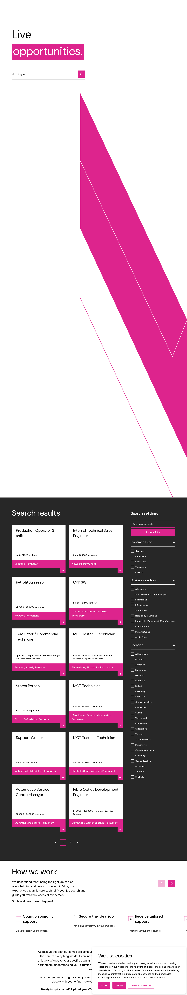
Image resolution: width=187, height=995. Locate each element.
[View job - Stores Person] (39, 704)
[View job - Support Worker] (39, 756)
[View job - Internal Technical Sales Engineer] (96, 549)
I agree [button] (104, 985)
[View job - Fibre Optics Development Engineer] (96, 808)
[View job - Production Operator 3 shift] (39, 549)
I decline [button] (119, 985)
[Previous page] (56, 842)
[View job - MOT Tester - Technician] (96, 652)
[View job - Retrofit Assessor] (39, 601)
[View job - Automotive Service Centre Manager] (39, 808)
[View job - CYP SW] (96, 601)
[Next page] (78, 842)
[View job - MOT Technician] (96, 704)
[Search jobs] (81, 74)
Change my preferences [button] (141, 985)
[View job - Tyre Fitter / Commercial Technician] (39, 652)
